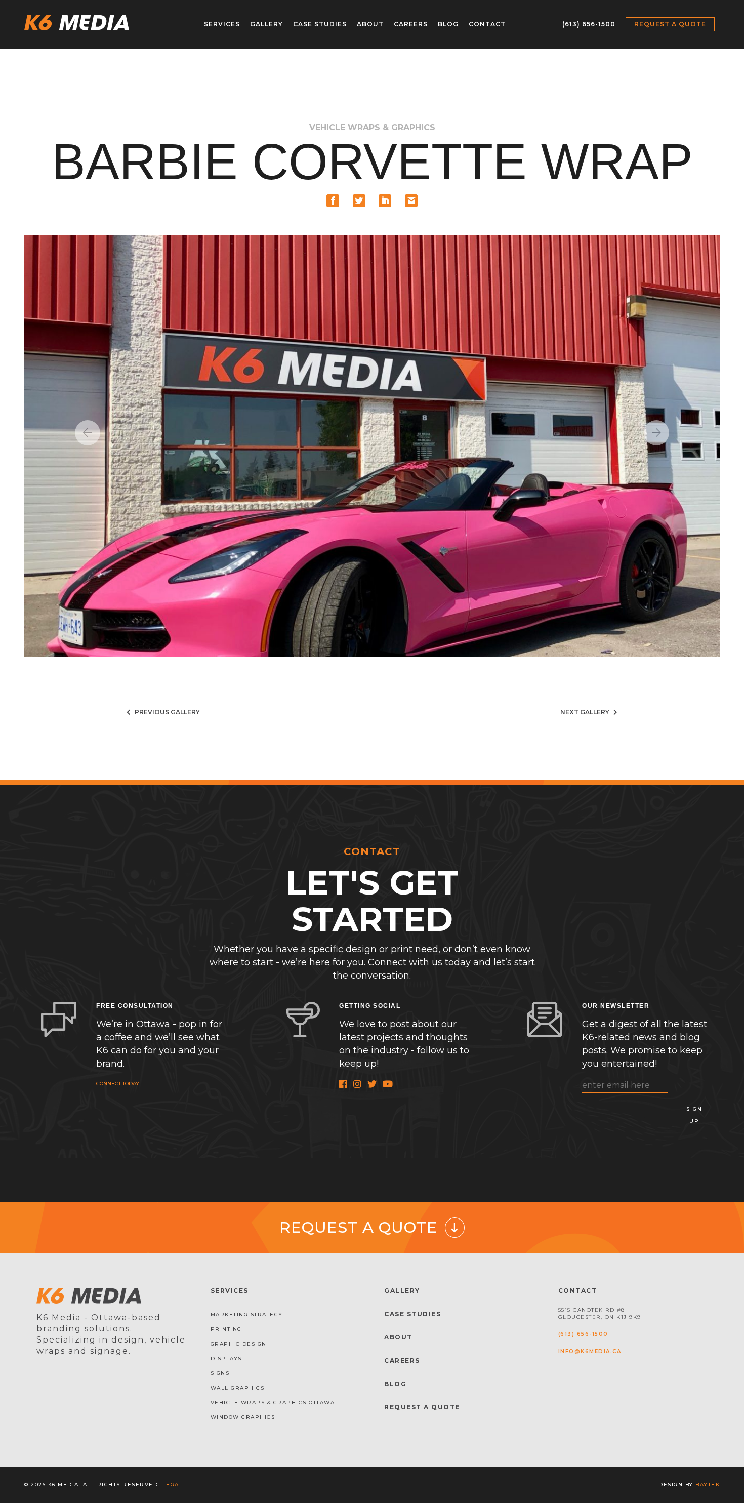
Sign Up (694, 1115)
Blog (448, 24)
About (370, 24)
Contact (487, 24)
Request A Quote (422, 1407)
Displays (226, 1358)
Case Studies (320, 24)
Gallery (266, 24)
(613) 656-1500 (588, 24)
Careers (411, 24)
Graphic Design (239, 1343)
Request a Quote (670, 24)
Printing (226, 1329)
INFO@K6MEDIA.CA (590, 1351)
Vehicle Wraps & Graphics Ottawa (273, 1402)
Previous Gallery (166, 712)
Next (656, 432)
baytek (707, 1484)
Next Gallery (585, 712)
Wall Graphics (238, 1388)
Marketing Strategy (247, 1314)
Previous (87, 432)
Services (222, 24)
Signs (220, 1373)
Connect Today (117, 1083)
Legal (172, 1484)
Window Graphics (243, 1417)
